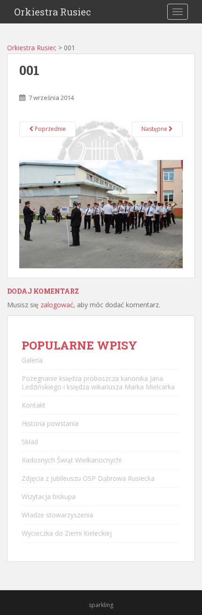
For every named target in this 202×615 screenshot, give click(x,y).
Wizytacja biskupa (49, 496)
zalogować (56, 304)
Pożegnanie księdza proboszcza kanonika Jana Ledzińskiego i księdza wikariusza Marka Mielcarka (98, 382)
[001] (101, 213)
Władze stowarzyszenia (57, 514)
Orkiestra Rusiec (52, 12)
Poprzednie (49, 129)
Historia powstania (50, 423)
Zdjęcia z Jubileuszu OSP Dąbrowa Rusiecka (88, 478)
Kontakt (34, 405)
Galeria (32, 360)
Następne (155, 129)
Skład (30, 441)
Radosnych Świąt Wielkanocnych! (72, 460)
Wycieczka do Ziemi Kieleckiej (67, 533)
